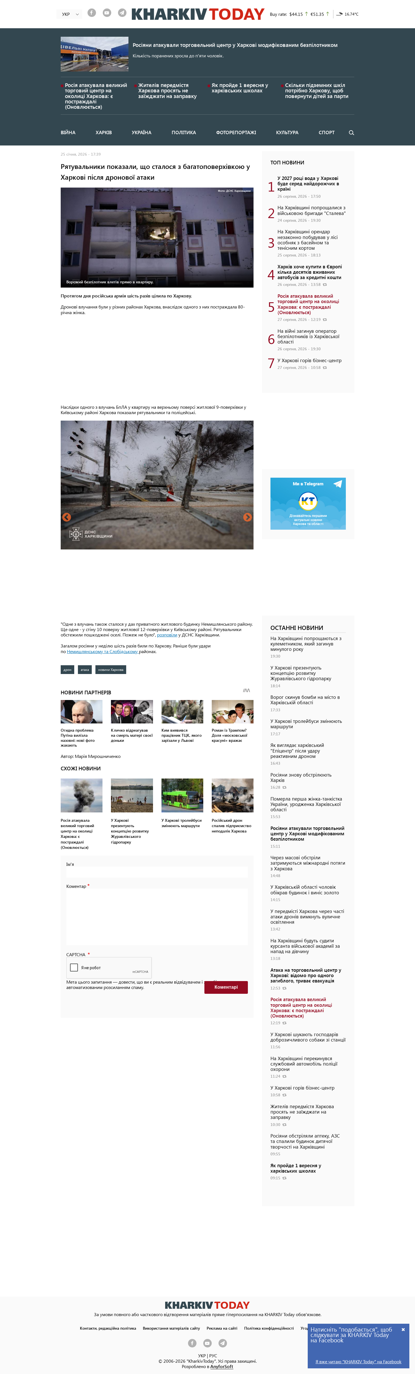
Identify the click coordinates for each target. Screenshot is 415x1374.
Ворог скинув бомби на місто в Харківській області (305, 699)
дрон (67, 669)
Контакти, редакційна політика (108, 1327)
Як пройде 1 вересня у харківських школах (240, 87)
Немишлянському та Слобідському (103, 651)
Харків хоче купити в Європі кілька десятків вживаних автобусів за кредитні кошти (310, 271)
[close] (403, 1329)
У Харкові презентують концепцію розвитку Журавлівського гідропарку (300, 672)
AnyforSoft (221, 1366)
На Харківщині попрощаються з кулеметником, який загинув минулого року (306, 643)
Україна (141, 132)
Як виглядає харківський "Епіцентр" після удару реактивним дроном (297, 750)
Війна (68, 132)
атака (85, 669)
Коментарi (226, 987)
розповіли (167, 635)
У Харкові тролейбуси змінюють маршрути (306, 723)
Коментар (76, 886)
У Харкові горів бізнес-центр (310, 360)
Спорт (327, 132)
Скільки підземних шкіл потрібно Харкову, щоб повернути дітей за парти (316, 90)
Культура (287, 132)
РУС (213, 1355)
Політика (184, 132)
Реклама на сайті (222, 1327)
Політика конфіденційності (269, 1327)
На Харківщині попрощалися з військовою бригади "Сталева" (312, 210)
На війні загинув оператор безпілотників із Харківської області (308, 336)
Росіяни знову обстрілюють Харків (301, 777)
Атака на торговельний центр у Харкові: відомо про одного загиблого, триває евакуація (305, 975)
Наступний (248, 518)
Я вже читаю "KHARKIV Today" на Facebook (358, 1361)
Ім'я (70, 864)
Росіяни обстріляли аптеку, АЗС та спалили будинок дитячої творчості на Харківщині (305, 1140)
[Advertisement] (157, 360)
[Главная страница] (207, 1305)
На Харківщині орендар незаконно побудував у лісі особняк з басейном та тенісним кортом (308, 239)
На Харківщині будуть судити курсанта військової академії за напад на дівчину (305, 945)
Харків (104, 132)
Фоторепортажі (236, 132)
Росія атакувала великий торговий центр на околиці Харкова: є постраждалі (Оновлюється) (96, 95)
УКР (202, 1355)
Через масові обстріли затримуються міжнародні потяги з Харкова (307, 862)
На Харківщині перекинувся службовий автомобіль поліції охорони (303, 1063)
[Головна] (198, 14)
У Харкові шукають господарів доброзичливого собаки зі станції (308, 1037)
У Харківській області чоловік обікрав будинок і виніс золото (304, 889)
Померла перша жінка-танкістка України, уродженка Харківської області (306, 803)
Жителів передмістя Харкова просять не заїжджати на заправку (167, 90)
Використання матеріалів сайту (171, 1327)
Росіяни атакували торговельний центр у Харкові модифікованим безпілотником (235, 44)
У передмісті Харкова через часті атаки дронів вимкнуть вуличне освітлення (307, 916)
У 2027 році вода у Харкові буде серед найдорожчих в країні (308, 183)
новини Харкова (110, 669)
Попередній (67, 518)
